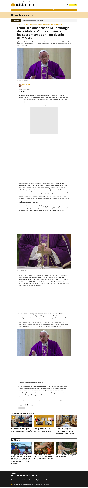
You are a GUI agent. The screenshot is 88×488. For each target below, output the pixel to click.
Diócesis (54, 10)
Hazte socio (59, 480)
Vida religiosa (62, 10)
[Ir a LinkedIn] (21, 475)
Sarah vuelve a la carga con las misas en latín (32, 20)
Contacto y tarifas (26, 480)
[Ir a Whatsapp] (30, 475)
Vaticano (35, 10)
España (29, 10)
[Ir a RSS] (36, 475)
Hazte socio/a (73, 4)
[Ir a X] (15, 475)
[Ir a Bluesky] (27, 475)
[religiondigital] (15, 484)
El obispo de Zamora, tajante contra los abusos (31, 1)
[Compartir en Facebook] (19, 91)
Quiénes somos (15, 480)
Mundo (48, 10)
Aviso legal (36, 480)
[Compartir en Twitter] (21, 91)
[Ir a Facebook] (12, 475)
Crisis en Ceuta (45, 1)
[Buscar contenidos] (67, 5)
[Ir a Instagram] (18, 475)
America (42, 10)
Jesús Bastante (26, 84)
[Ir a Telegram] (33, 475)
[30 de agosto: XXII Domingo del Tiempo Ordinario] (66, 448)
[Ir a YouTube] (24, 475)
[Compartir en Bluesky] (24, 91)
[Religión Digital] (23, 5)
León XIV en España (20, 10)
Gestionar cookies (45, 484)
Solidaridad (71, 10)
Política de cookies (49, 480)
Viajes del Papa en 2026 (55, 1)
